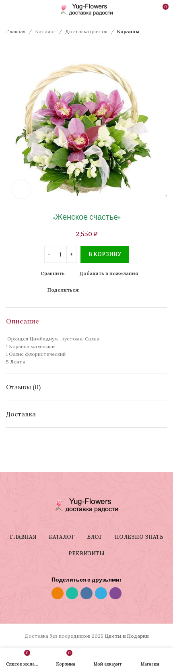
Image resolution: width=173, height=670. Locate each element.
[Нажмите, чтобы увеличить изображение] (21, 189)
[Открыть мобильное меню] (9, 10)
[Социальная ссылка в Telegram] (111, 289)
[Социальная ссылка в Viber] (121, 289)
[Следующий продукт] (26, 47)
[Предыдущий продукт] (10, 47)
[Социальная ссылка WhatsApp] (93, 289)
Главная (15, 31)
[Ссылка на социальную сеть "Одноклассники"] (84, 289)
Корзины (128, 31)
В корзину (105, 254)
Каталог (45, 31)
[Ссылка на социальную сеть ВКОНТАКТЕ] (102, 289)
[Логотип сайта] (86, 9)
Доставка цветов (86, 31)
